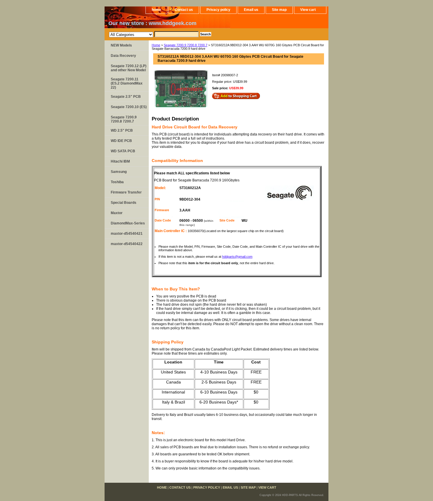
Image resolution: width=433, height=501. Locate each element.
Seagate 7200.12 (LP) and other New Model (128, 68)
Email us (251, 10)
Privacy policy (218, 10)
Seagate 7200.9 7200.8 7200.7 (185, 45)
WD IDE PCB (121, 141)
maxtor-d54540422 (127, 244)
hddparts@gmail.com (237, 256)
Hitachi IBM (120, 161)
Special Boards (123, 203)
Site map (279, 10)
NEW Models (121, 45)
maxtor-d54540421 (127, 234)
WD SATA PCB (123, 151)
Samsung (119, 172)
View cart (308, 10)
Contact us (184, 10)
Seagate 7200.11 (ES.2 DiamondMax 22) (127, 83)
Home (156, 45)
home (156, 10)
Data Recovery (123, 56)
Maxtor (117, 213)
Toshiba (117, 182)
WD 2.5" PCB (122, 130)
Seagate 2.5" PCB (126, 97)
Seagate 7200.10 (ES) (129, 107)
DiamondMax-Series (128, 223)
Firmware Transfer (126, 192)
